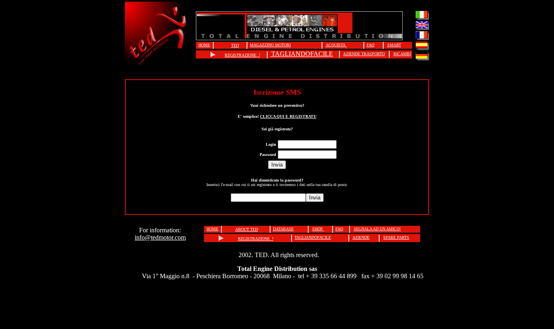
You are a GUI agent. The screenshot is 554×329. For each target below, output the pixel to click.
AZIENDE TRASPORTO (364, 54)
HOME (204, 45)
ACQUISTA (336, 45)
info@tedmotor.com (160, 237)
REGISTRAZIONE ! (242, 55)
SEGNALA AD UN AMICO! (377, 229)
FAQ (370, 45)
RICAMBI (402, 54)
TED (235, 45)
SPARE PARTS (396, 237)
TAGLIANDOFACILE (302, 53)
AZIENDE (360, 237)
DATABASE (283, 229)
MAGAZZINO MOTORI (270, 45)
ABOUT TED (246, 229)
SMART (394, 45)
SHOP (318, 229)
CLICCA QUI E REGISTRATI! (288, 116)
